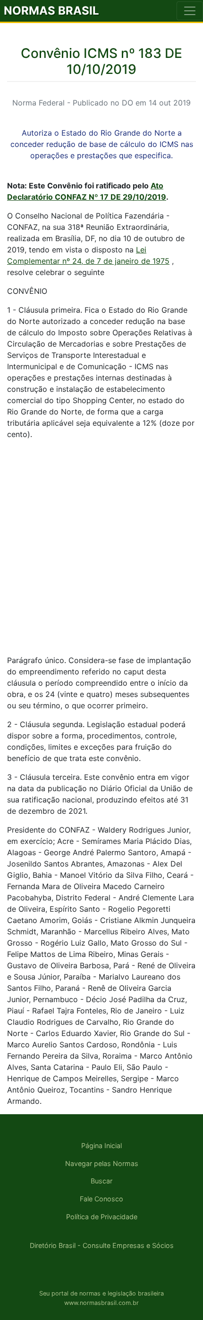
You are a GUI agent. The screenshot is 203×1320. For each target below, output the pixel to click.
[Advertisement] (101, 548)
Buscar (101, 1181)
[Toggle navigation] (190, 10)
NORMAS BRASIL (51, 10)
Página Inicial (101, 1146)
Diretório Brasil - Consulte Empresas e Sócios (102, 1245)
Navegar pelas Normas (101, 1163)
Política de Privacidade (101, 1217)
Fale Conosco (101, 1199)
